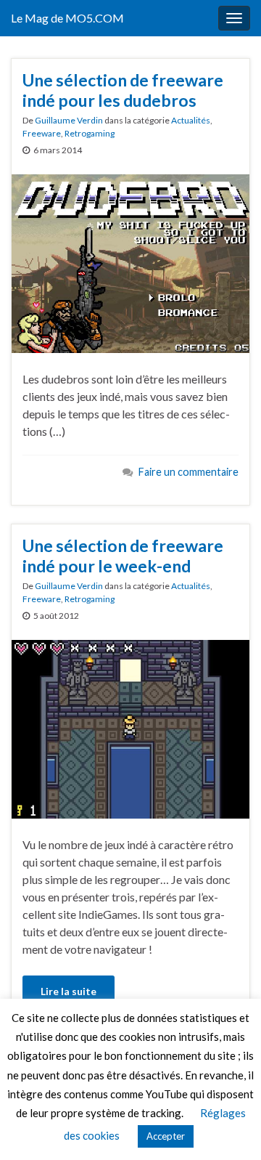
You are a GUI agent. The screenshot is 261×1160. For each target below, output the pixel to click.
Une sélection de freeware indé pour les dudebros (122, 90)
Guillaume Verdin (69, 120)
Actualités (190, 120)
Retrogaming (90, 133)
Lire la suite (68, 991)
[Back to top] (228, 1127)
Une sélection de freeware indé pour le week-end (122, 555)
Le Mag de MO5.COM (67, 18)
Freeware (41, 133)
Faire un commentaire (188, 472)
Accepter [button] (165, 1136)
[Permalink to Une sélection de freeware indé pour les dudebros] (130, 262)
